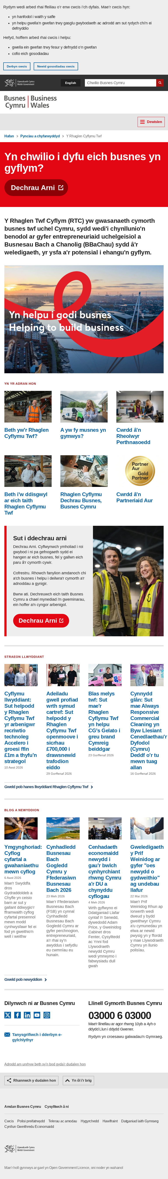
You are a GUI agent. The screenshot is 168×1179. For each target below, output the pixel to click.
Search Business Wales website (160, 83)
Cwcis (9, 1121)
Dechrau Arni (33, 188)
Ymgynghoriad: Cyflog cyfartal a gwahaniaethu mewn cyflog (23, 859)
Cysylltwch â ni (57, 1106)
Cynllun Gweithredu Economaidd (29, 1126)
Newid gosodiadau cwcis (56, 66)
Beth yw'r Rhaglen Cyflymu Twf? (26, 433)
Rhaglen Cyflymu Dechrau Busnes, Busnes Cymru (81, 500)
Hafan (9, 136)
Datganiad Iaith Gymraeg (139, 1121)
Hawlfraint (110, 1121)
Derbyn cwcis (17, 66)
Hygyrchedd (90, 1121)
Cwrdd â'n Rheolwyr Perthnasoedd (133, 436)
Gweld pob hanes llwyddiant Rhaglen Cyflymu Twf (46, 787)
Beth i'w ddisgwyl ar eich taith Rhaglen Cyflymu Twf (25, 503)
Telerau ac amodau (62, 1121)
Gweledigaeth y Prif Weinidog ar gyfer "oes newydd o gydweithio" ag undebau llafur (147, 868)
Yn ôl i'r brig (82, 1080)
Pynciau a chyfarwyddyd (40, 136)
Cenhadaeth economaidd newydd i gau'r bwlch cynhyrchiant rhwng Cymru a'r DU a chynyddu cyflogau (104, 871)
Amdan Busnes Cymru (22, 1106)
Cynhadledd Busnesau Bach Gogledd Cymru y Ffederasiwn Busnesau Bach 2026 (61, 868)
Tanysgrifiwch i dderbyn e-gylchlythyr (37, 1037)
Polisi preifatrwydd (31, 1121)
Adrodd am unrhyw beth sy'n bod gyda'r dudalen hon (45, 1064)
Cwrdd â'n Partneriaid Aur (134, 497)
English (70, 83)
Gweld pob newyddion (23, 979)
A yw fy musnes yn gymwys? (83, 433)
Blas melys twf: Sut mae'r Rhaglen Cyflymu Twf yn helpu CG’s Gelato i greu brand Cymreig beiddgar (104, 721)
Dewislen (154, 122)
